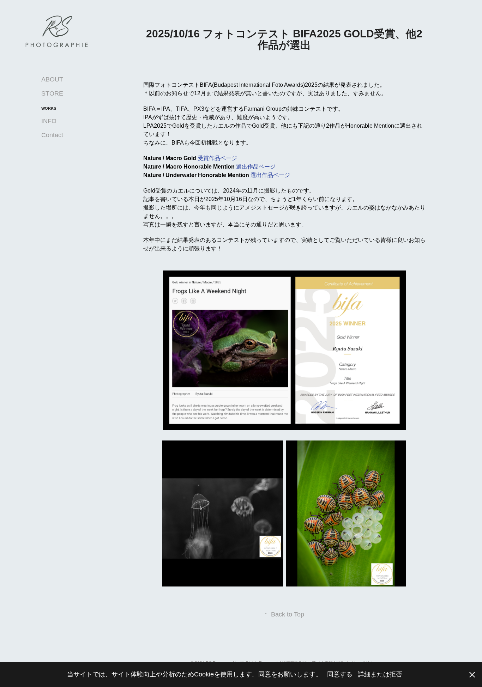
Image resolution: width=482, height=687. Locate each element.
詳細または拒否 (380, 674)
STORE (52, 93)
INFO (48, 120)
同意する (340, 674)
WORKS (48, 108)
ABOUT (52, 79)
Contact (52, 135)
